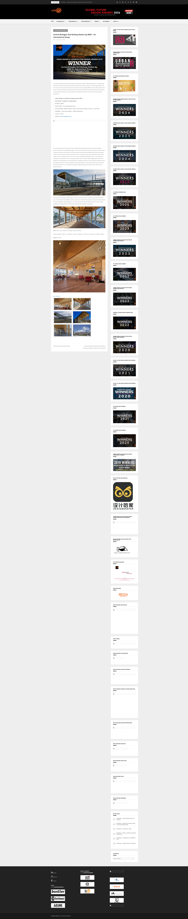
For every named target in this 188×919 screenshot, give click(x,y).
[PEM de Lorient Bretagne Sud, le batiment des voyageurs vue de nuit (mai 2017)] (82, 317)
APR (54, 39)
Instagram (55, 877)
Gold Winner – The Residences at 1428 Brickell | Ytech (126, 838)
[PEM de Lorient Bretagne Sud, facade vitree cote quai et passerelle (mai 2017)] (63, 317)
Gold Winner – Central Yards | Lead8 (68, 2)
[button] (117, 2)
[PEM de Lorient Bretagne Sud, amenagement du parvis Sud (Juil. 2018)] (82, 330)
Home (52, 21)
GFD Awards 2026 (60, 21)
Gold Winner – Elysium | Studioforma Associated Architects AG (126, 834)
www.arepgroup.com (65, 116)
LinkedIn (54, 872)
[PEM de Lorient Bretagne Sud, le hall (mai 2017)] (63, 330)
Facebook (54, 881)
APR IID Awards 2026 (85, 21)
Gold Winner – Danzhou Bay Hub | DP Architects (126, 843)
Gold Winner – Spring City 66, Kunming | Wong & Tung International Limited (126, 824)
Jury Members (106, 21)
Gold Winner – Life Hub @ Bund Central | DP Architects (125, 819)
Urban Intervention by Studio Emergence (61, 346)
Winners (96, 21)
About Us (115, 21)
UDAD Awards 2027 (73, 21)
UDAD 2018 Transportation (60, 30)
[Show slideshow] (56, 296)
